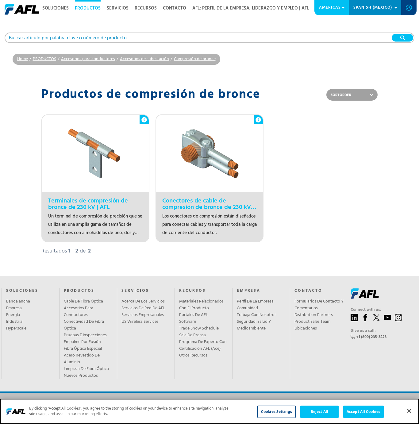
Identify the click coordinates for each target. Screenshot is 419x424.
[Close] (409, 411)
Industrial (14, 321)
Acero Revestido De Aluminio (82, 359)
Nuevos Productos (81, 375)
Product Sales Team (312, 321)
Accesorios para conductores (88, 59)
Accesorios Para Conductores (78, 311)
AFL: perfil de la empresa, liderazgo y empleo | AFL (250, 8)
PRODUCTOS (88, 8)
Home (22, 59)
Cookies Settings (276, 411)
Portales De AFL (193, 315)
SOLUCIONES (55, 8)
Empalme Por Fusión (82, 342)
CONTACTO (174, 8)
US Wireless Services (140, 321)
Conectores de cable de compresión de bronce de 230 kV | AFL (208, 204)
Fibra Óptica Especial (83, 348)
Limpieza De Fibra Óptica (86, 369)
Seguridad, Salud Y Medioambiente (254, 325)
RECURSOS (146, 8)
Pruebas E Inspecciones (85, 335)
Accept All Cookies (363, 411)
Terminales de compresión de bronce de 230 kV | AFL (88, 204)
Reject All (319, 411)
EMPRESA (248, 291)
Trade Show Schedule (199, 328)
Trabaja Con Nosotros (256, 315)
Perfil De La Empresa (255, 301)
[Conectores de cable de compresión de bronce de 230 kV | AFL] (209, 153)
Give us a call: (363, 331)
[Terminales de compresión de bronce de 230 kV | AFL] (95, 153)
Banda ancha (18, 301)
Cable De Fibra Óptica (83, 301)
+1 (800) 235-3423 (371, 337)
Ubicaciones (305, 328)
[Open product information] (144, 116)
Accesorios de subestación (144, 59)
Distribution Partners (313, 315)
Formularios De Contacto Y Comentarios (319, 305)
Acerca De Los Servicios (143, 301)
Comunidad (247, 308)
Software (187, 321)
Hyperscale (16, 328)
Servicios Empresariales (142, 315)
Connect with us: (366, 309)
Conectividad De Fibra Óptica (84, 325)
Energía (13, 315)
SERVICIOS (118, 8)
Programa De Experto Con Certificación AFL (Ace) (203, 345)
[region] (209, 411)
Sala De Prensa (192, 335)
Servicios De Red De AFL (143, 308)
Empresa (14, 308)
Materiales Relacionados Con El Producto (201, 305)
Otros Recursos (193, 355)
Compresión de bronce (195, 59)
